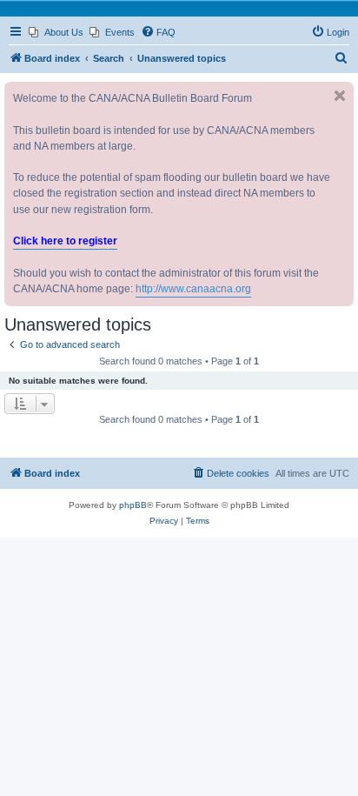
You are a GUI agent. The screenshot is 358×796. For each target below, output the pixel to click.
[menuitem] (56, 32)
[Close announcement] (340, 95)
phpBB (133, 505)
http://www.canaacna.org (193, 289)
